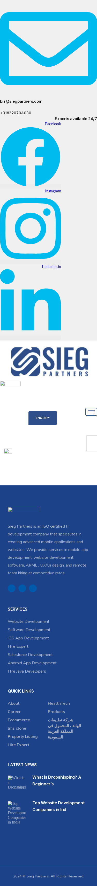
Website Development (28, 621)
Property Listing (23, 737)
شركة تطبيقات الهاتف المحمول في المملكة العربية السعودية (64, 728)
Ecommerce (19, 720)
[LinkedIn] (22, 588)
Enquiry (43, 418)
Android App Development (32, 663)
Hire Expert (18, 646)
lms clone (17, 728)
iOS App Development (28, 638)
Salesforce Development (30, 655)
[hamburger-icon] (91, 412)
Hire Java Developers (27, 671)
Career (14, 712)
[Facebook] (12, 588)
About (13, 703)
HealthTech (59, 703)
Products (56, 712)
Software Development (29, 630)
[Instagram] (33, 588)
